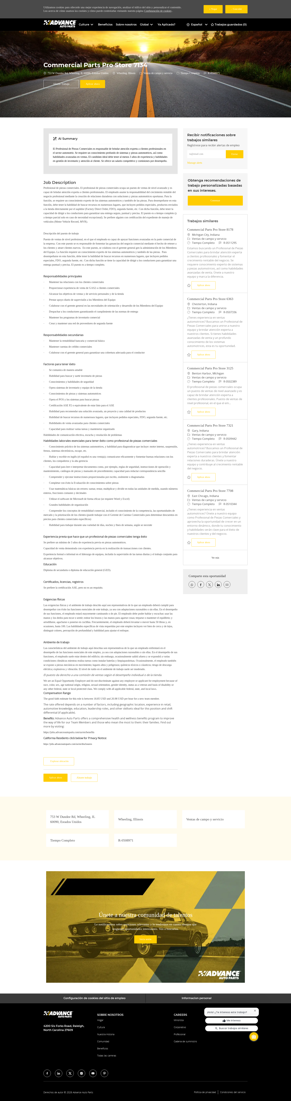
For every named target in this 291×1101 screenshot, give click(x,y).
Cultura (101, 1027)
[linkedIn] (58, 1073)
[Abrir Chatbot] (253, 1036)
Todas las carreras (106, 1055)
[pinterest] (104, 1073)
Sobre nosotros (126, 24)
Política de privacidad (205, 1092)
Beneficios (105, 24)
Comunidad (103, 1041)
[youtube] (93, 1073)
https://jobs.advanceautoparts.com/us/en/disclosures (67, 744)
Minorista (179, 1020)
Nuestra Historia (105, 1034)
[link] (194, 162)
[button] (92, 84)
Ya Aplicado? (166, 24)
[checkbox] (61, 84)
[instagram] (81, 1073)
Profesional (179, 1034)
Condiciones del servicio (233, 1092)
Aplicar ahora (206, 285)
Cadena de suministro (185, 1041)
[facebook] (47, 1073)
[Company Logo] (60, 24)
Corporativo (180, 1027)
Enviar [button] (234, 154)
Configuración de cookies (157, 10)
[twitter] (70, 1073)
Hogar (100, 1020)
